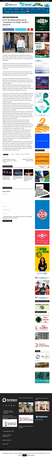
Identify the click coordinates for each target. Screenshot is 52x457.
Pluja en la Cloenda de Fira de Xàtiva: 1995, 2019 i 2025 (18, 178)
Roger (22, 154)
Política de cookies (23, 426)
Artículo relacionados (7, 166)
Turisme (38, 8)
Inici (5, 8)
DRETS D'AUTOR (7, 440)
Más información (30, 455)
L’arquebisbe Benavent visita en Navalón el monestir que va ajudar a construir (10, 161)
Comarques (16, 8)
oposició (12, 154)
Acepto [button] (24, 455)
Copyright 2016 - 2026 (9, 431)
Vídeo (43, 8)
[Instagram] (43, 1)
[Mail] (45, 1)
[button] (47, 10)
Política (33, 8)
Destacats (4, 17)
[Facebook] (41, 1)
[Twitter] (47, 1)
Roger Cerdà (27, 154)
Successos (10, 8)
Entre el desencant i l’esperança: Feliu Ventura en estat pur (6, 178)
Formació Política (12, 17)
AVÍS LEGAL (5, 444)
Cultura (27, 8)
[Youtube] (48, 1)
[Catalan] (28, 12)
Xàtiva (17, 17)
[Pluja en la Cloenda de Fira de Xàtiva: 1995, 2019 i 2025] (18, 172)
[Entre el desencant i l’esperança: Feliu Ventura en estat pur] (7, 172)
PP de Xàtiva (18, 154)
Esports (22, 8)
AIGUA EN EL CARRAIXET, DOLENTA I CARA (28, 160)
